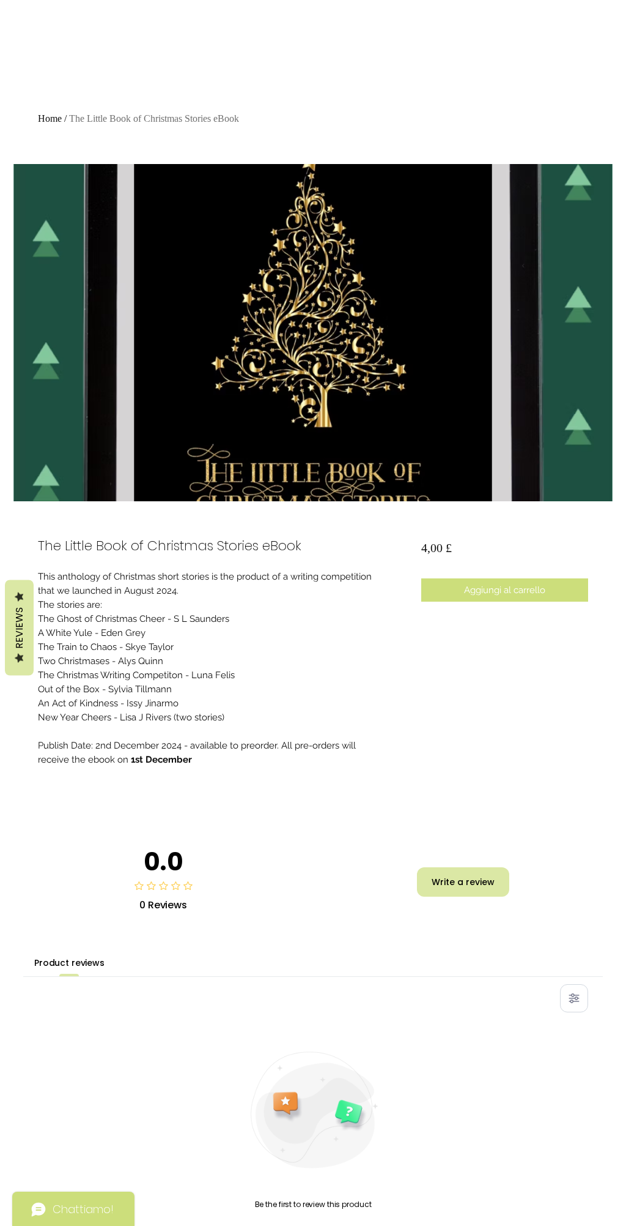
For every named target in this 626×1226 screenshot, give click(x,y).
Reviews (19, 627)
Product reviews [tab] (69, 963)
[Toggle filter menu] (574, 998)
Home (50, 118)
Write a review (463, 882)
